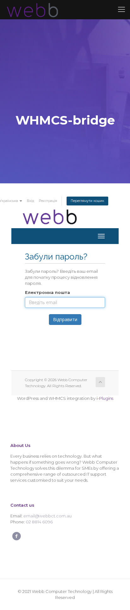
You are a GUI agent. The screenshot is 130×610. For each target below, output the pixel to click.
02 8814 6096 (39, 521)
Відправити (65, 319)
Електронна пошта (47, 292)
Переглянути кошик (87, 201)
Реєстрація (48, 201)
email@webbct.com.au (47, 515)
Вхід (30, 201)
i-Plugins (105, 398)
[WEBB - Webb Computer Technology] (32, 9)
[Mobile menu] (121, 9)
